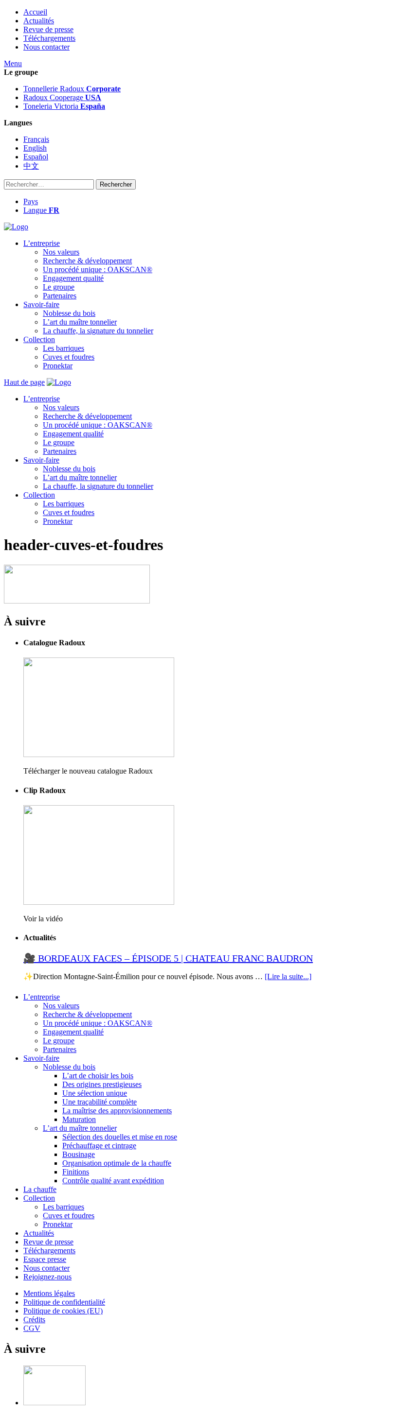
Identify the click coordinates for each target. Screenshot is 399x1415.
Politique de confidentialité (64, 1302)
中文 (31, 166)
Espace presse (44, 1259)
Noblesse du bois (69, 313)
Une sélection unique (94, 1093)
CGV (31, 1328)
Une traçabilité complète (99, 1102)
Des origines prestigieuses (102, 1084)
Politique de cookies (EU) (63, 1311)
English (35, 148)
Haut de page (24, 382)
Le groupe (58, 287)
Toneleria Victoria (64, 106)
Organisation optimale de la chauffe (116, 1163)
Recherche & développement (87, 261)
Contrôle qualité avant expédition (113, 1180)
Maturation (79, 1119)
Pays (30, 201)
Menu (13, 63)
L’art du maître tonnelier (80, 322)
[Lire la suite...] (288, 976)
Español (35, 157)
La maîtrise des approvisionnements (117, 1110)
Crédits (34, 1319)
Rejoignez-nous (47, 1277)
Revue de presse (48, 29)
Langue (41, 210)
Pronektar (58, 366)
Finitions (75, 1172)
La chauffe (39, 1189)
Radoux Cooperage (62, 97)
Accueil (35, 12)
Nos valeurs (61, 252)
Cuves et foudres (68, 357)
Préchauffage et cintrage (99, 1145)
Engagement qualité (73, 278)
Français (36, 139)
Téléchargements (49, 38)
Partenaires (59, 296)
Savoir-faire (41, 304)
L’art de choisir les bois (97, 1075)
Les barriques (63, 348)
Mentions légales (49, 1293)
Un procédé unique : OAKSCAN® (97, 269)
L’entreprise (41, 243)
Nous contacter (46, 47)
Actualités (38, 21)
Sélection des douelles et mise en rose (119, 1137)
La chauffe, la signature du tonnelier (98, 331)
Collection (39, 339)
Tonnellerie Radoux (72, 89)
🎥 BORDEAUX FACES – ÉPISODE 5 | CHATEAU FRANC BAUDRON (168, 958)
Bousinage (78, 1154)
